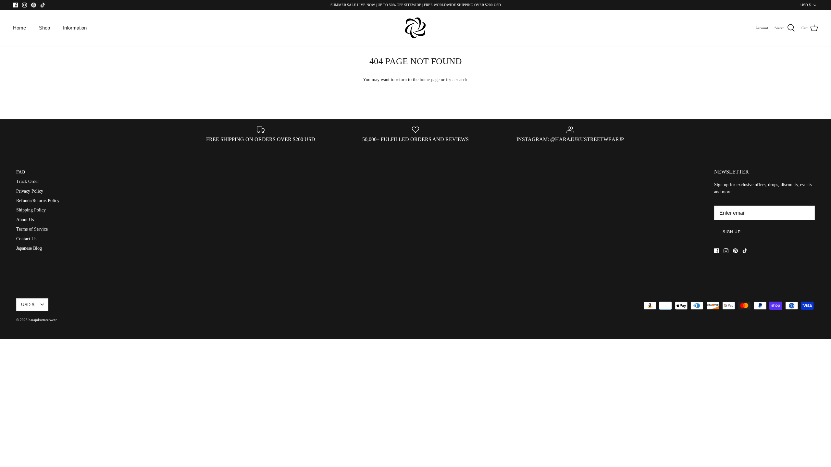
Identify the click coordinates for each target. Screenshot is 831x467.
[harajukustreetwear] (415, 28)
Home (19, 27)
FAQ (20, 172)
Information (75, 27)
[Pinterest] (33, 5)
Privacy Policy (29, 191)
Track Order (27, 181)
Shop (44, 27)
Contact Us (26, 238)
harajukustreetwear (42, 320)
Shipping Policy (31, 210)
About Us (25, 219)
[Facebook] (15, 5)
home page (430, 79)
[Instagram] (24, 5)
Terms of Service (32, 229)
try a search (456, 79)
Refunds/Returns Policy (37, 200)
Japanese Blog (29, 248)
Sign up (732, 232)
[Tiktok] (42, 5)
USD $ (805, 5)
